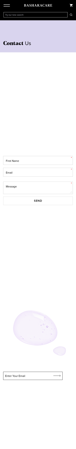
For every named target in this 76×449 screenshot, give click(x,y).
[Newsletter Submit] (57, 376)
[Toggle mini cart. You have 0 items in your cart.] (71, 5)
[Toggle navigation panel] (7, 5)
